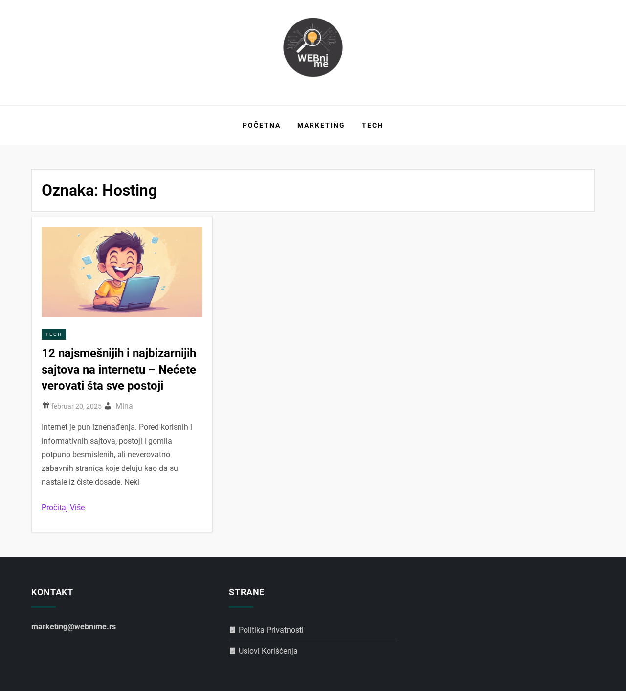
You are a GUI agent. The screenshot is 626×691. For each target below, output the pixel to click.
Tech (372, 125)
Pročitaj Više (63, 507)
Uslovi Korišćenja (268, 651)
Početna (262, 125)
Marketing (321, 125)
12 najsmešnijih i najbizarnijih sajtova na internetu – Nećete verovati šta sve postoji (119, 369)
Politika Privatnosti (271, 630)
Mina (124, 406)
